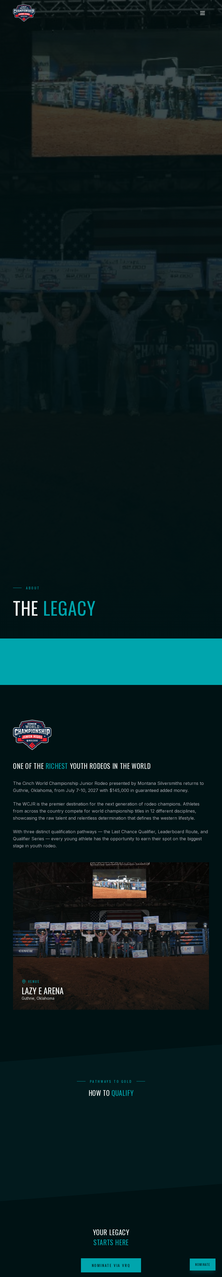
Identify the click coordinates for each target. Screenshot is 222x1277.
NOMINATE (202, 1264)
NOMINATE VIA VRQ (111, 1265)
